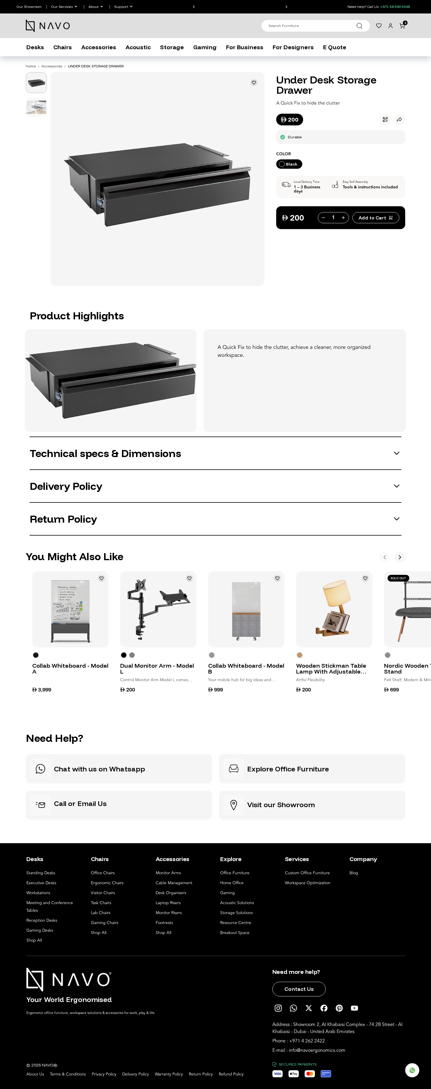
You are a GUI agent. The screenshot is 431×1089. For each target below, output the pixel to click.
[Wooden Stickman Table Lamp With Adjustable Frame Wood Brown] (300, 655)
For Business (244, 47)
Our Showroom (29, 6)
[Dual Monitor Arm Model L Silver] (132, 655)
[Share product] (399, 119)
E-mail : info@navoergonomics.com (308, 1050)
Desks (35, 47)
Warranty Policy (169, 1074)
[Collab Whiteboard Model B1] (212, 655)
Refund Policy (231, 1074)
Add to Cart (372, 218)
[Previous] (384, 557)
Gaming (205, 47)
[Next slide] (287, 6)
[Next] (400, 557)
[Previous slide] (192, 6)
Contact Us (299, 989)
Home (31, 66)
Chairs (62, 47)
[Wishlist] (379, 25)
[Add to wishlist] (253, 82)
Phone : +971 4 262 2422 (298, 1040)
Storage (172, 47)
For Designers (293, 47)
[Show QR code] (385, 119)
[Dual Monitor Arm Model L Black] (124, 655)
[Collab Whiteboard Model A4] (36, 655)
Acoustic (138, 47)
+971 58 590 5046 (395, 6)
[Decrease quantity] (323, 217)
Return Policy (201, 1074)
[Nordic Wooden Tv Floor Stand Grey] (388, 655)
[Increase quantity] (344, 217)
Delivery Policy (135, 1074)
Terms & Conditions (68, 1074)
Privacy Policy (104, 1074)
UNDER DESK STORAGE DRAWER (96, 66)
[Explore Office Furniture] (312, 768)
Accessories (98, 47)
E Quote (334, 47)
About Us (35, 1074)
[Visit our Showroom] (312, 805)
